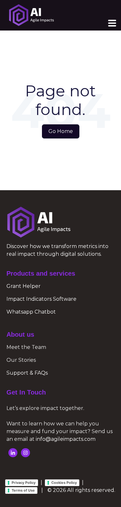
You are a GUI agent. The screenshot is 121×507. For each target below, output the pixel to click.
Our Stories (21, 360)
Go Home (60, 131)
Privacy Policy (23, 482)
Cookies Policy (64, 482)
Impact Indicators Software (41, 299)
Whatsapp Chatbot (31, 312)
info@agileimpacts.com (66, 439)
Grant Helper (23, 286)
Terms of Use (23, 490)
